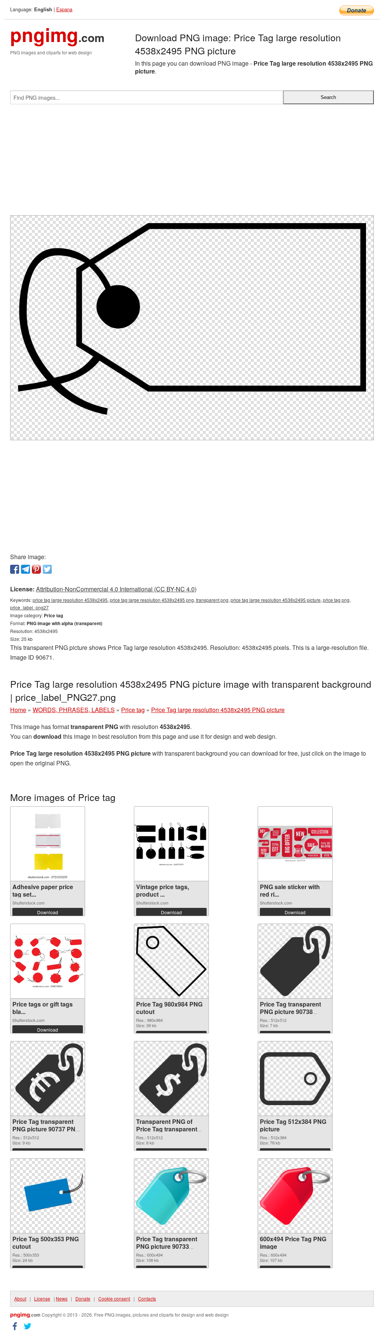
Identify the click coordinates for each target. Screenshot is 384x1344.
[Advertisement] (192, 162)
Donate (82, 1298)
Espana (64, 9)
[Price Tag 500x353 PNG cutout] (47, 1196)
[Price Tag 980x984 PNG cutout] (171, 961)
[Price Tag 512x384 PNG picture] (295, 1078)
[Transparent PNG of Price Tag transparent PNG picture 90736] (171, 1078)
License (42, 1298)
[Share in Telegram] (25, 569)
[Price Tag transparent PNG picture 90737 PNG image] (47, 1078)
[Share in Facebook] (14, 569)
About (20, 1298)
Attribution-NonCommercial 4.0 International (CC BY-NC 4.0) (116, 589)
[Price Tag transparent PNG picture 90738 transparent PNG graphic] (295, 961)
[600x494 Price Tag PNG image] (295, 1196)
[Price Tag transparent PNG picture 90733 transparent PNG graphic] (171, 1196)
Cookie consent (114, 1298)
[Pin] (36, 569)
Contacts (147, 1298)
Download (47, 912)
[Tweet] (47, 569)
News (62, 1298)
